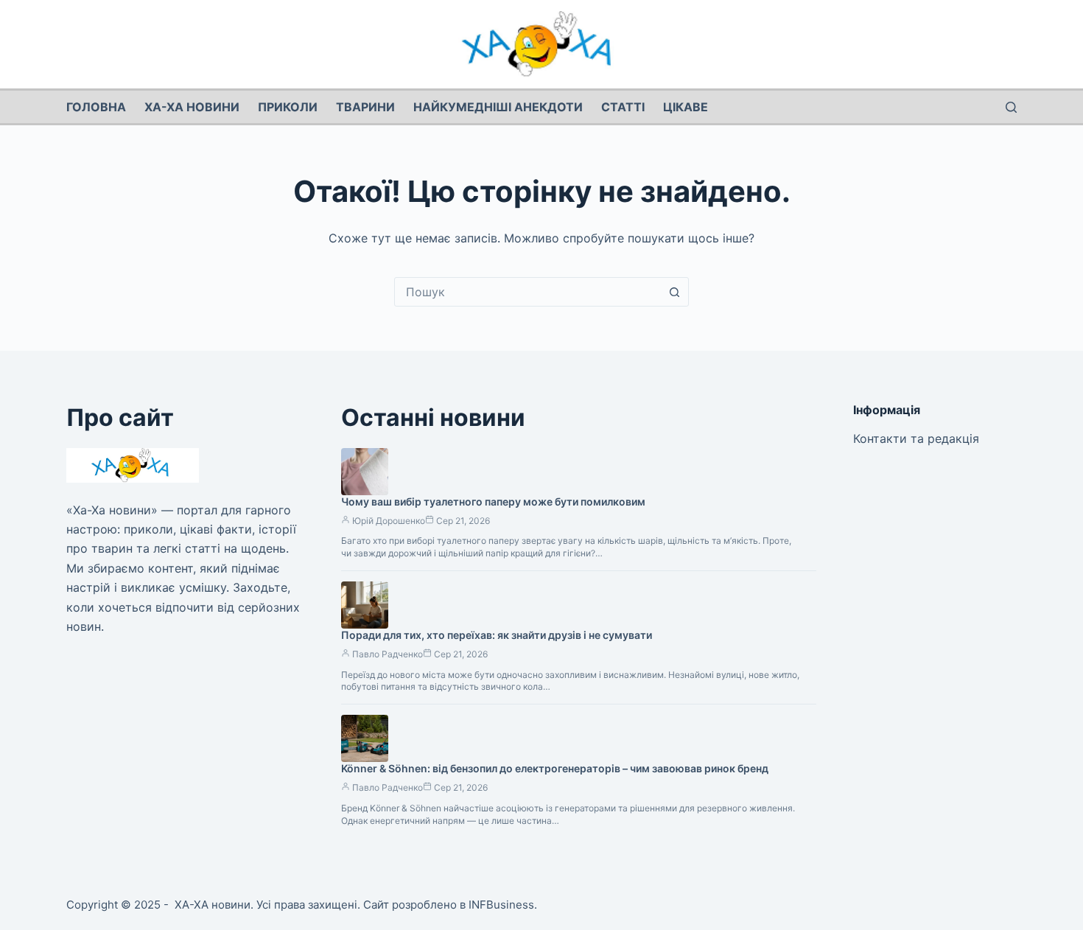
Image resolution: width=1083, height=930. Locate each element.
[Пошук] (1011, 107)
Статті (623, 106)
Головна (96, 106)
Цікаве (685, 106)
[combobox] (527, 292)
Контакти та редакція (916, 438)
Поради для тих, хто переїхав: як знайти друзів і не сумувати (496, 635)
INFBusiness (501, 905)
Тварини (365, 106)
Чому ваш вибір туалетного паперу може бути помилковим (493, 501)
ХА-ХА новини (191, 106)
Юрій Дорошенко (388, 520)
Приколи (288, 106)
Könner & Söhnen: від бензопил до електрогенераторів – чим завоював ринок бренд (554, 768)
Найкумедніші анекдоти (498, 106)
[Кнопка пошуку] (674, 292)
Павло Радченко (387, 654)
